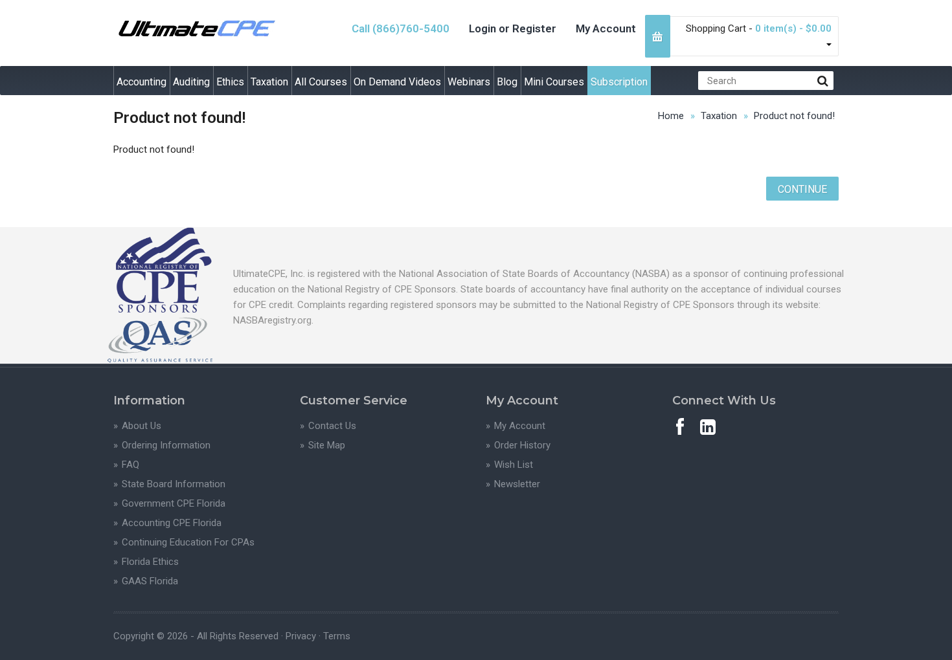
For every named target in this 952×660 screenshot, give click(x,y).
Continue (802, 189)
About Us (141, 426)
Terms (336, 636)
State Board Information (173, 484)
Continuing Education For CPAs (188, 542)
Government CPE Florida (173, 503)
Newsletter (517, 484)
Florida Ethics (150, 561)
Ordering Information (166, 445)
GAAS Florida (150, 581)
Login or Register (512, 28)
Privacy (301, 636)
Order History (522, 445)
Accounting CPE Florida (171, 523)
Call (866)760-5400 (400, 28)
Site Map (326, 445)
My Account (606, 28)
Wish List (513, 464)
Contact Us (332, 426)
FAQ (130, 464)
